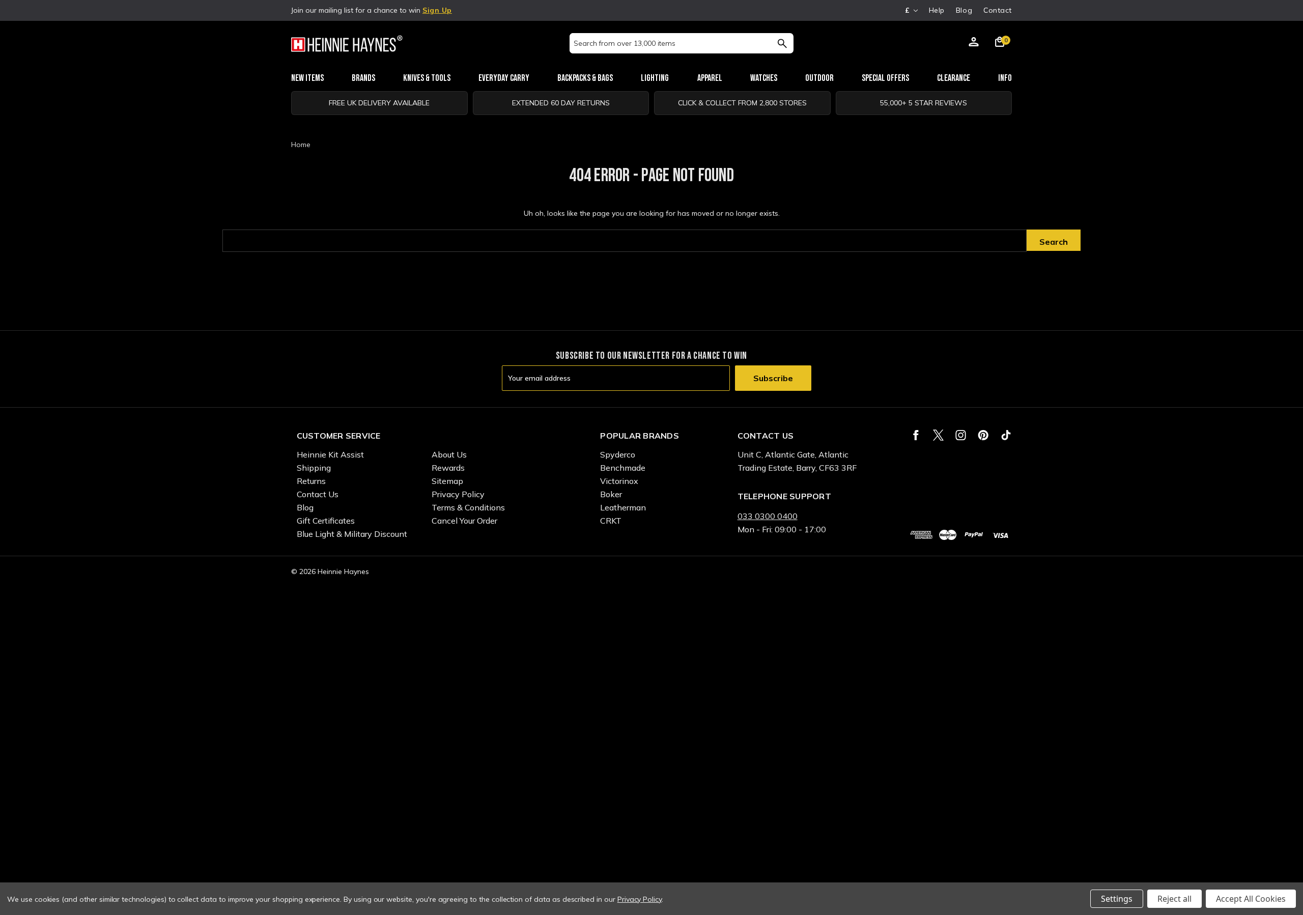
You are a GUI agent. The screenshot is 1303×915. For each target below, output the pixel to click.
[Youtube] (1006, 435)
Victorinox (619, 481)
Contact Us (317, 494)
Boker (611, 494)
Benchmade (622, 468)
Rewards (448, 468)
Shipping (314, 468)
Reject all (1174, 898)
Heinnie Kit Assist (330, 454)
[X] (938, 435)
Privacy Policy (458, 494)
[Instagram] (960, 435)
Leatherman (623, 507)
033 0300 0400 (768, 516)
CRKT (610, 521)
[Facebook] (916, 435)
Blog (964, 10)
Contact (997, 10)
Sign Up (437, 10)
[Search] (782, 43)
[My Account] (973, 43)
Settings (1116, 898)
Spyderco (617, 454)
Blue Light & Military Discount (352, 534)
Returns (311, 481)
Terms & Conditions (468, 507)
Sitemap (447, 481)
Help (937, 10)
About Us (449, 454)
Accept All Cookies (1251, 898)
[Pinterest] (983, 435)
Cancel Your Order (464, 521)
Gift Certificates (326, 521)
